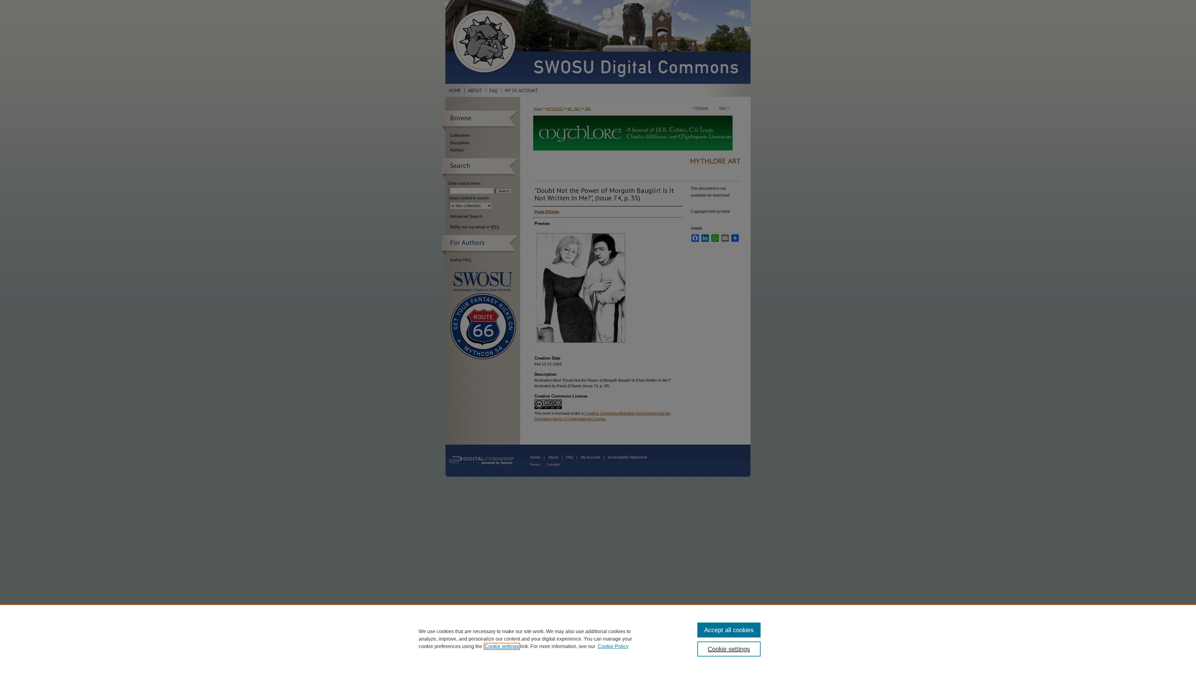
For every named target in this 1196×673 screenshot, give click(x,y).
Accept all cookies (729, 630)
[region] (598, 638)
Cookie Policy (613, 646)
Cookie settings (502, 646)
